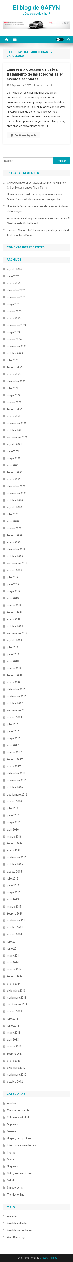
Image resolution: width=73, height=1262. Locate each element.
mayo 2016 (13, 822)
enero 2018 (14, 682)
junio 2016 (13, 815)
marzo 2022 (14, 402)
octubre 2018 (15, 626)
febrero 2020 (15, 535)
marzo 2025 (14, 311)
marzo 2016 (14, 836)
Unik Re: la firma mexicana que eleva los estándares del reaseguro (37, 209)
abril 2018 (13, 661)
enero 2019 (14, 619)
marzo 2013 (14, 1046)
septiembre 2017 (17, 710)
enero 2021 (14, 479)
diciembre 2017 (16, 689)
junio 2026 (13, 276)
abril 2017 (13, 745)
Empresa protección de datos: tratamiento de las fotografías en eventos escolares (35, 74)
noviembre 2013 (16, 997)
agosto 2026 (14, 269)
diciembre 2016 (16, 773)
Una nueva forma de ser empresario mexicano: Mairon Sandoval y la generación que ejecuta (35, 197)
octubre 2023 (15, 353)
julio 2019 (12, 577)
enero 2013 (14, 1060)
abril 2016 (13, 829)
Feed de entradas (17, 1223)
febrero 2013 (15, 1053)
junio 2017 (13, 731)
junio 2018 (13, 654)
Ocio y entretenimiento (20, 1173)
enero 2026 (14, 283)
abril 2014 (13, 962)
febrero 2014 (15, 976)
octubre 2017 (15, 703)
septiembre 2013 (17, 1004)
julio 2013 (12, 1018)
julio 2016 (12, 808)
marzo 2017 (14, 752)
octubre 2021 (15, 430)
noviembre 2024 (16, 325)
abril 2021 (13, 465)
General (11, 1131)
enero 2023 (14, 374)
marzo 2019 (14, 605)
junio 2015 (13, 885)
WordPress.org (16, 1237)
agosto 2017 (14, 717)
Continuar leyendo (25, 135)
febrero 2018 (15, 675)
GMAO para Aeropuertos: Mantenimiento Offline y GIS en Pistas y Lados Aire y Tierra (36, 185)
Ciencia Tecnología (18, 1110)
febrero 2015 (15, 913)
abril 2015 (13, 899)
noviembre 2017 (16, 696)
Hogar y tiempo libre (19, 1138)
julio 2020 (12, 514)
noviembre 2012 (16, 1074)
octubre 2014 (15, 927)
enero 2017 (14, 766)
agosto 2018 (14, 640)
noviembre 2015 (16, 857)
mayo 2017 (13, 738)
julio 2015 (12, 878)
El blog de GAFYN (36, 7)
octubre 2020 (15, 500)
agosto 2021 (14, 444)
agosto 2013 (14, 1011)
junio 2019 (13, 584)
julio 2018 (12, 647)
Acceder (12, 1216)
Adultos (11, 1103)
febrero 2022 (15, 409)
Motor (10, 1159)
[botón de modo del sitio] (60, 39)
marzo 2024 (14, 339)
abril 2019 (13, 598)
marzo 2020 (14, 528)
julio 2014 (12, 941)
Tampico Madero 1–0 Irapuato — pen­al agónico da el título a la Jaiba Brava (38, 233)
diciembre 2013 (16, 990)
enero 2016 (14, 850)
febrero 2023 (15, 367)
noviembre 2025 (16, 297)
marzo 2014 (14, 969)
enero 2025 (14, 318)
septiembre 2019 (17, 563)
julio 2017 (12, 724)
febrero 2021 (15, 472)
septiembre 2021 (17, 437)
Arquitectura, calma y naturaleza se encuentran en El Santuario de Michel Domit (38, 221)
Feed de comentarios (19, 1230)
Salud (10, 1180)
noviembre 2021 (16, 423)
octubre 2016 (15, 787)
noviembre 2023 (16, 346)
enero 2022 (14, 416)
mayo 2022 (13, 395)
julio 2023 (12, 360)
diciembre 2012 (16, 1067)
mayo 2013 (13, 1032)
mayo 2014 (13, 955)
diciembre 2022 (16, 381)
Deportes (12, 1124)
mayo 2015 (13, 892)
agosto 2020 (14, 507)
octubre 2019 (15, 556)
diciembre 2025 (16, 290)
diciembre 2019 (16, 549)
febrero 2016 (15, 843)
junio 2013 (13, 1025)
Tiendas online (15, 1194)
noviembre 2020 (16, 493)
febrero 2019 (15, 612)
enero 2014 (14, 983)
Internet (11, 1152)
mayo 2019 (13, 591)
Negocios (12, 1166)
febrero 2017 (15, 759)
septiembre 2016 (17, 794)
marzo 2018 (14, 668)
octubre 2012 (15, 1081)
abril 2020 (13, 521)
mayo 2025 (13, 304)
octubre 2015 (15, 864)
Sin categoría (15, 1187)
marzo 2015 (14, 906)
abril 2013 (13, 1039)
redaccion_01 (44, 85)
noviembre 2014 (16, 920)
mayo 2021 (13, 458)
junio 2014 (13, 948)
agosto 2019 (14, 570)
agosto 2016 (14, 801)
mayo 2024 (13, 332)
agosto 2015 (14, 871)
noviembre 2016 (16, 780)
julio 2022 (12, 388)
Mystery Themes (48, 1258)
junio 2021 (13, 451)
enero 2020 (14, 542)
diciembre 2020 (16, 486)
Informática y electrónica (21, 1145)
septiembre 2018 (17, 633)
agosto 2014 (14, 934)
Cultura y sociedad (18, 1117)
